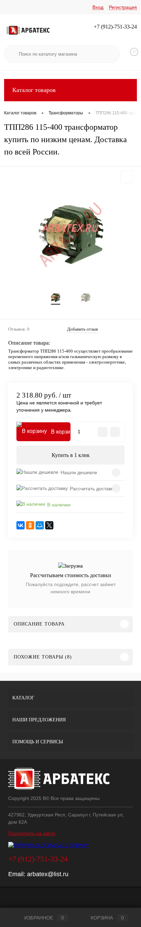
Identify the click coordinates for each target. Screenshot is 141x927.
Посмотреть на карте (31, 833)
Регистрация (123, 7)
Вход (97, 7)
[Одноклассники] (30, 525)
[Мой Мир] (40, 525)
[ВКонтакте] (20, 525)
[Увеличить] (70, 235)
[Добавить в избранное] (126, 177)
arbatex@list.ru (47, 874)
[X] (49, 525)
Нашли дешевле (79, 472)
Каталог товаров (34, 90)
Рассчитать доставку (93, 488)
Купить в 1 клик (71, 455)
